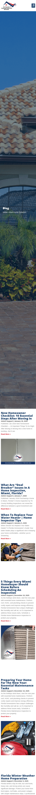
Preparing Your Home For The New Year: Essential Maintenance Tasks (17, 684)
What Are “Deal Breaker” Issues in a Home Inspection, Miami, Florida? (15, 489)
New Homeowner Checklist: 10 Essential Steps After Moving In (17, 415)
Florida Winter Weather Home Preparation (18, 777)
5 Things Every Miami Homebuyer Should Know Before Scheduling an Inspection (16, 587)
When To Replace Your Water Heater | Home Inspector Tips (17, 517)
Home (5, 212)
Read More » (6, 434)
